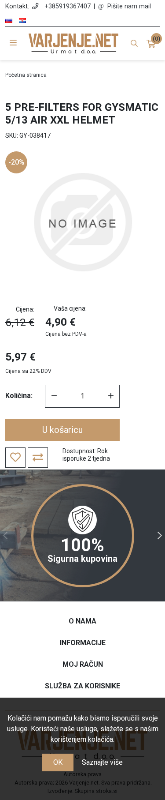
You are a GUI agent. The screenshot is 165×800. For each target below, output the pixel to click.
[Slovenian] (8, 20)
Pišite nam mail (129, 6)
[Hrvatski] (22, 20)
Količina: (19, 395)
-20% (16, 162)
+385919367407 (67, 6)
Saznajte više (102, 762)
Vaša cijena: (70, 308)
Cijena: (25, 309)
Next (159, 535)
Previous (5, 535)
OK (57, 762)
